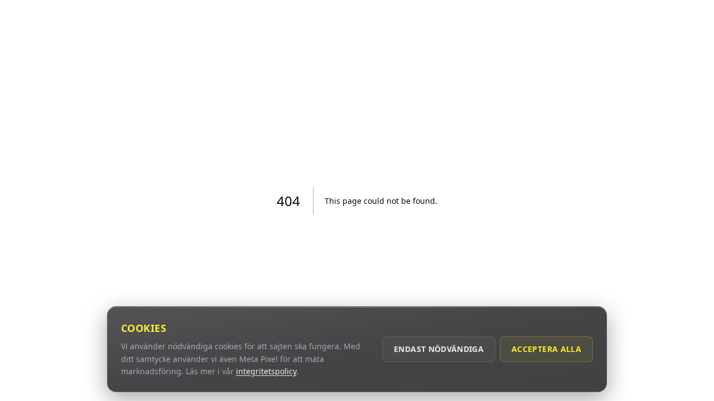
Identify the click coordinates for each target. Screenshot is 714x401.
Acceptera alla (546, 349)
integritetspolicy (266, 371)
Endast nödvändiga (439, 349)
